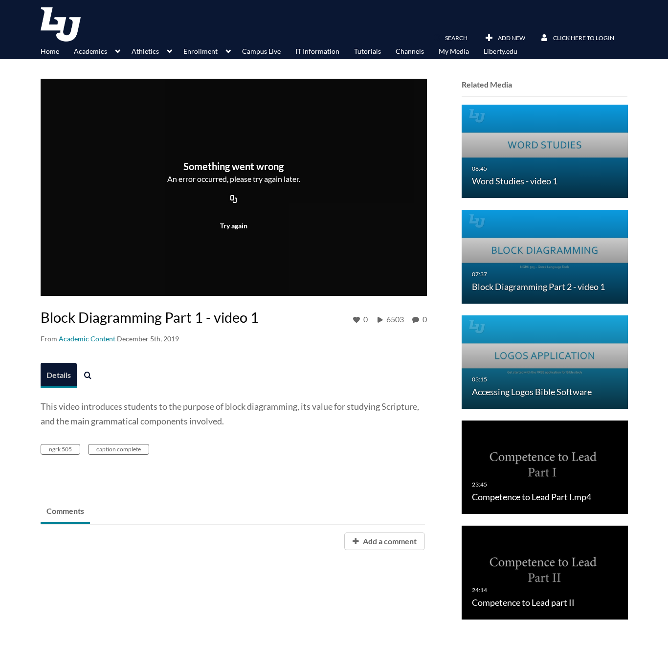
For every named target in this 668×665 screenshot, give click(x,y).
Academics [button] (90, 51)
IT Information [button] (317, 51)
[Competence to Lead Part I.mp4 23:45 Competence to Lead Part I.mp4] (545, 466)
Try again (233, 226)
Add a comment (389, 541)
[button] (450, 38)
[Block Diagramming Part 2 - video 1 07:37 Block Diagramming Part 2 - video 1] (545, 256)
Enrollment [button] (200, 51)
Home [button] (50, 51)
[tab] (59, 375)
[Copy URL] (234, 200)
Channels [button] (410, 51)
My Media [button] (454, 51)
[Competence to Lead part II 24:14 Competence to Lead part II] (545, 572)
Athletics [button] (145, 51)
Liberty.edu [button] (500, 51)
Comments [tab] (65, 510)
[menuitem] (57, 50)
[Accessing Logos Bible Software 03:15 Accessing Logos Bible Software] (545, 361)
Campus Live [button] (261, 51)
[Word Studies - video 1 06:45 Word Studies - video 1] (545, 151)
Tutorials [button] (367, 51)
